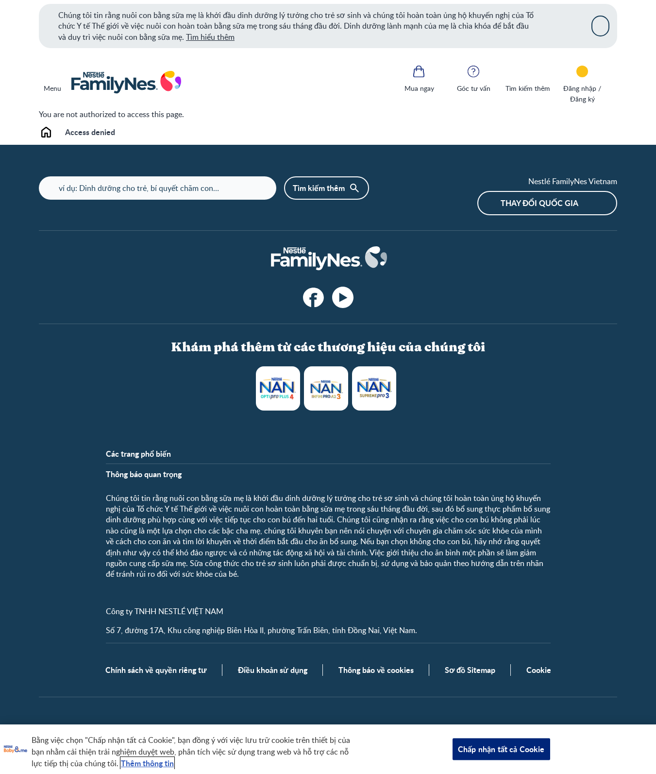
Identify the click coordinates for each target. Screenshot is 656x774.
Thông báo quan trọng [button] (144, 474)
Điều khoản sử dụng (272, 670)
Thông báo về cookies (376, 670)
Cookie (538, 670)
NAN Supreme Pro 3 (374, 388)
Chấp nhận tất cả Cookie (501, 749)
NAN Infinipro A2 (326, 388)
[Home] (125, 82)
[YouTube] (342, 297)
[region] (328, 749)
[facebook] (313, 297)
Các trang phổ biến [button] (138, 453)
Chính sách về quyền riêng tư (156, 670)
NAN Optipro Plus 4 (278, 388)
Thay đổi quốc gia (539, 202)
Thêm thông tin (147, 763)
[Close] (600, 26)
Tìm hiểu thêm (210, 37)
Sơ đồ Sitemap (470, 670)
